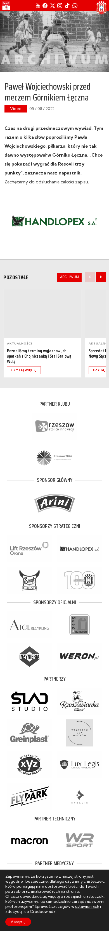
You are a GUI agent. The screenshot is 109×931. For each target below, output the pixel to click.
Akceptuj (18, 922)
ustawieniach (87, 906)
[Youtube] (38, 5)
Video (16, 108)
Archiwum (69, 277)
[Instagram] (59, 5)
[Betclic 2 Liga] (6, 5)
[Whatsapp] (74, 5)
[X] (52, 5)
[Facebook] (45, 5)
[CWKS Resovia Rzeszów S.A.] (101, 8)
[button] (101, 277)
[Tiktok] (67, 5)
